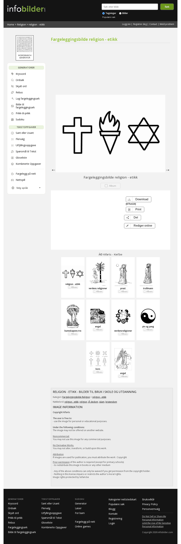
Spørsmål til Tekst (51, 517)
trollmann (148, 288)
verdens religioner (98, 288)
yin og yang (148, 326)
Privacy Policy (150, 504)
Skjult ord (13, 513)
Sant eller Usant (50, 503)
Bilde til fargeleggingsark (22, 532)
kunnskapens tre (73, 330)
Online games (83, 526)
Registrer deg (140, 24)
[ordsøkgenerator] (25, 59)
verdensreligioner (123, 330)
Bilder (125, 13)
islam (101, 401)
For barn (80, 513)
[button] (139, 225)
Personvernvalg (151, 509)
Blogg (112, 509)
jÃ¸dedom (93, 401)
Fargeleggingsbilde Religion (76, 397)
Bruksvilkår (148, 499)
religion (83, 401)
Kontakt (113, 513)
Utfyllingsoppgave (51, 513)
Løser (78, 508)
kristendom (111, 401)
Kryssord (13, 503)
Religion (21, 24)
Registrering (115, 518)
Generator (81, 503)
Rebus (11, 522)
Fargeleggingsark (17, 527)
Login (112, 523)
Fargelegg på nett (85, 521)
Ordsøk (12, 508)
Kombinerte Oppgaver (54, 527)
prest (123, 288)
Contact (153, 24)
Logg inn (126, 24)
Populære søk (108, 17)
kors (98, 368)
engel (98, 326)
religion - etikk (37, 24)
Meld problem (167, 24)
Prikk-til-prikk (15, 517)
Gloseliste (46, 522)
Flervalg (45, 508)
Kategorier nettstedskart (122, 499)
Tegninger (110, 13)
